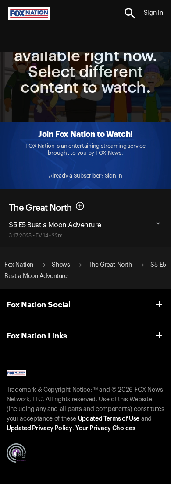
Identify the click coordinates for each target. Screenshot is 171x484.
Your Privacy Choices (105, 428)
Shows (61, 265)
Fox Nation (18, 265)
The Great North (40, 208)
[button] (130, 13)
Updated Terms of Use (108, 419)
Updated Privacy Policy (39, 428)
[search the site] (130, 13)
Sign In (113, 175)
